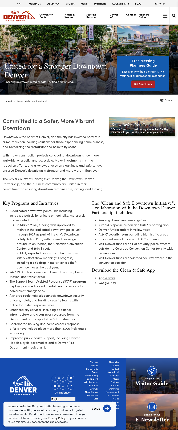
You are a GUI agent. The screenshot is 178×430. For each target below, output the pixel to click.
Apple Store (107, 278)
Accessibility (120, 3)
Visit (20, 3)
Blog (138, 3)
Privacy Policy (57, 418)
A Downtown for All (38, 101)
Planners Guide (144, 16)
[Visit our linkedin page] (70, 378)
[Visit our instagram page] (62, 378)
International (113, 372)
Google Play (107, 283)
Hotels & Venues (69, 16)
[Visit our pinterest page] (62, 386)
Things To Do (92, 368)
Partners (100, 3)
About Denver (91, 392)
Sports (70, 3)
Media (84, 3)
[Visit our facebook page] (55, 378)
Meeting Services (91, 16)
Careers (115, 385)
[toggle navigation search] (173, 15)
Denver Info (114, 16)
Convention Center (46, 16)
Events (95, 372)
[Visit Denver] (19, 15)
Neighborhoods (91, 382)
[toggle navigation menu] (165, 15)
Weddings (53, 3)
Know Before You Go (129, 124)
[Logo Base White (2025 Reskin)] (23, 385)
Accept (96, 408)
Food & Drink (92, 378)
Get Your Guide (143, 84)
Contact (131, 14)
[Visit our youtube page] (55, 386)
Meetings (35, 3)
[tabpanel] (89, 60)
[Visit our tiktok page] (70, 386)
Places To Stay (91, 375)
